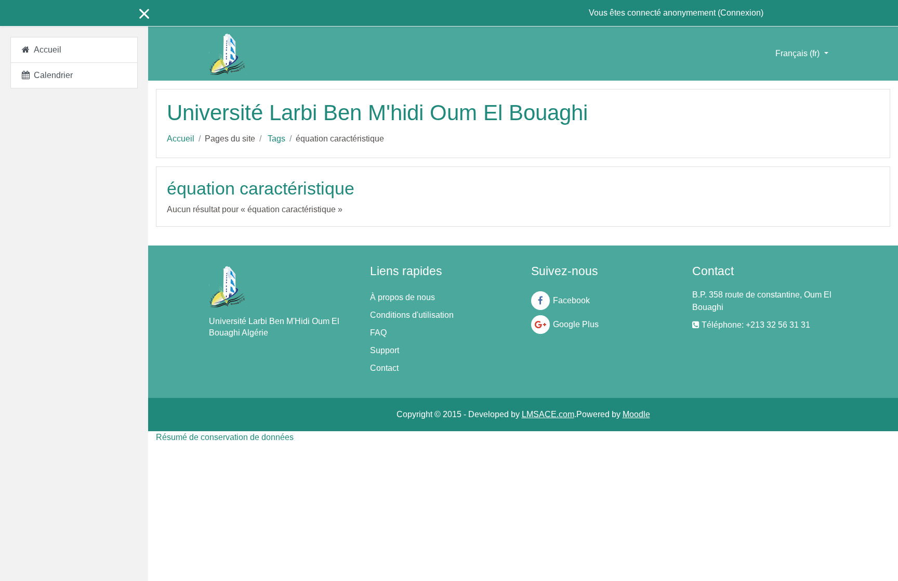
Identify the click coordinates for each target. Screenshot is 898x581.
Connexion (740, 12)
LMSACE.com (548, 414)
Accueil (180, 138)
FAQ (378, 332)
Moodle (636, 414)
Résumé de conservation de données (225, 437)
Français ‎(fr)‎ (798, 53)
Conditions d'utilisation (412, 315)
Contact (384, 368)
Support (384, 350)
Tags (276, 138)
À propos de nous (402, 297)
